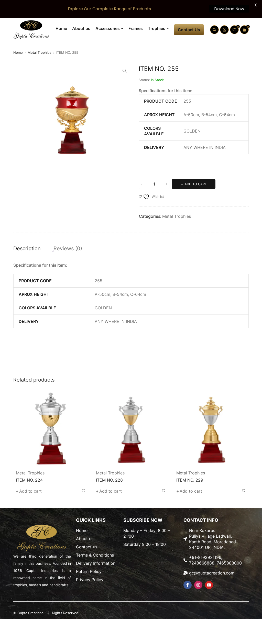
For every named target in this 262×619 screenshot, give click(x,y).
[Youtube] (209, 585)
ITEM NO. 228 (109, 480)
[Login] (224, 29)
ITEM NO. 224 (29, 480)
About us (84, 538)
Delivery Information (95, 563)
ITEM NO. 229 (189, 480)
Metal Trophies (39, 52)
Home (18, 52)
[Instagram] (198, 585)
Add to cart (195, 184)
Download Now (229, 9)
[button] (124, 71)
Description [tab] (27, 248)
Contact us (86, 546)
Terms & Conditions (95, 555)
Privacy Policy (89, 579)
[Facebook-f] (187, 585)
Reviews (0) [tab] (67, 248)
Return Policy (89, 571)
